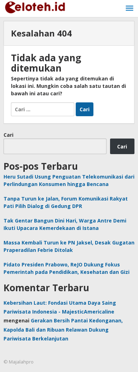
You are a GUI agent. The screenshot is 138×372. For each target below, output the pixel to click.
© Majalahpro (19, 362)
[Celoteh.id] (35, 6)
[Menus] (129, 8)
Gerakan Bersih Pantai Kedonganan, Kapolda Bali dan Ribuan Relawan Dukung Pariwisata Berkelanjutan (63, 329)
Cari (8, 134)
